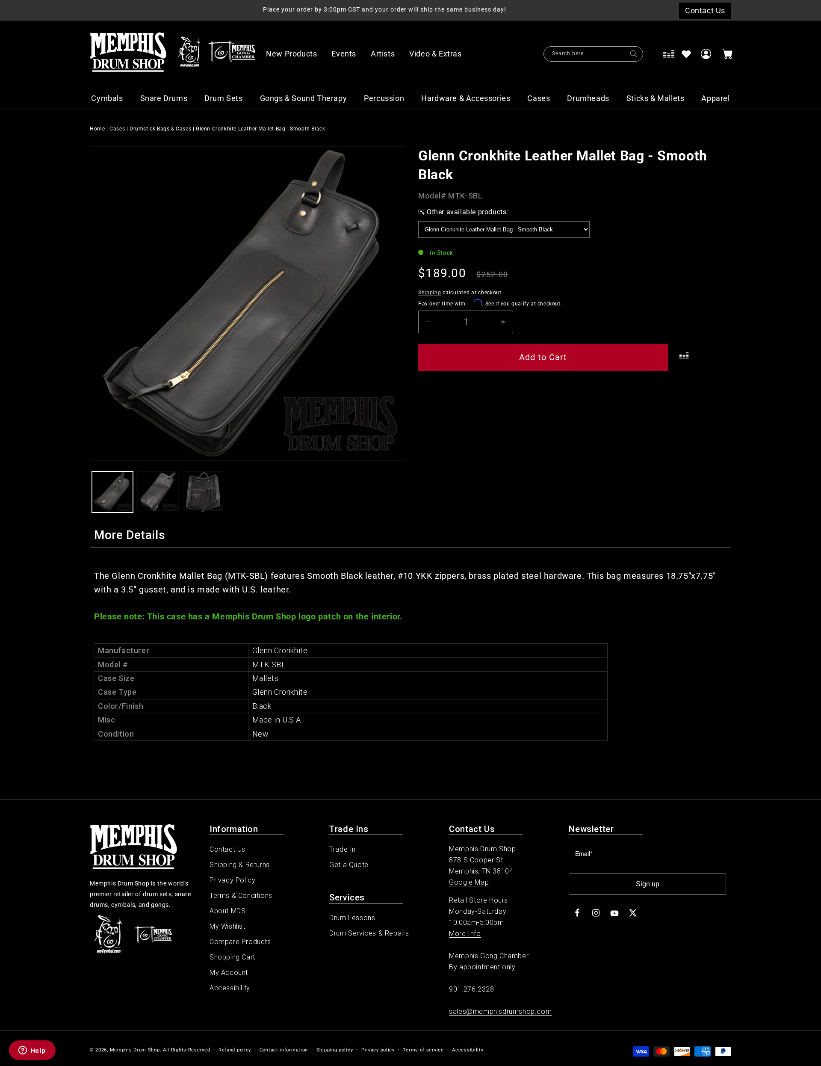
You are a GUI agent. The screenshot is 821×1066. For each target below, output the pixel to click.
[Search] (633, 53)
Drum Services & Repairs (369, 933)
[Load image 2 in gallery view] (157, 491)
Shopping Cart (232, 957)
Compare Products (240, 942)
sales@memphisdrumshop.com (500, 1011)
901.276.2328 (471, 989)
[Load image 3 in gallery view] (203, 491)
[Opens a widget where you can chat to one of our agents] (32, 1051)
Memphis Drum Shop (135, 1050)
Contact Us (227, 849)
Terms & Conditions (241, 895)
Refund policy (235, 1050)
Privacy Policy (232, 880)
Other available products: (467, 212)
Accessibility (230, 988)
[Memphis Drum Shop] (189, 53)
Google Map (469, 882)
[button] (440, 54)
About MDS (227, 911)
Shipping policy (334, 1050)
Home (97, 129)
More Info (465, 934)
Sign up (647, 884)
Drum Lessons (352, 918)
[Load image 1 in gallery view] (112, 491)
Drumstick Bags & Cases (160, 129)
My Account (229, 972)
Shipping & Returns (240, 865)
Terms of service (423, 1050)
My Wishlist (227, 926)
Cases (117, 129)
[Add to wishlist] (686, 54)
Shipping (429, 293)
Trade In (342, 849)
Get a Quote (349, 865)
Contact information (284, 1050)
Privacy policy (378, 1050)
